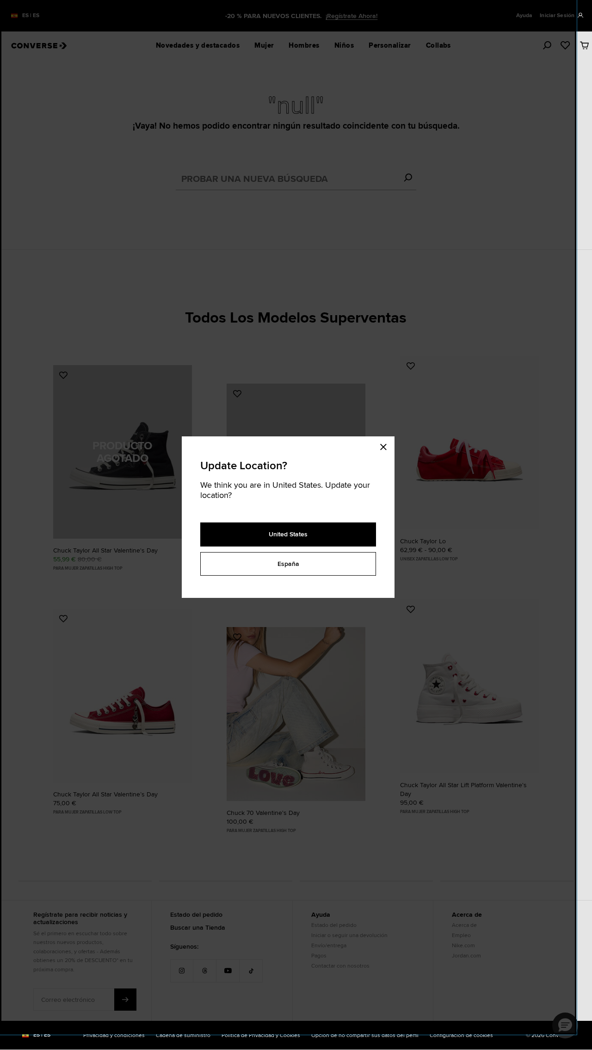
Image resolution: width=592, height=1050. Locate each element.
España (288, 563)
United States (288, 534)
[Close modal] (386, 445)
